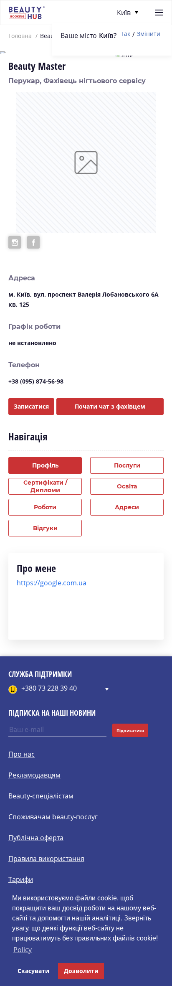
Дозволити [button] (81, 971)
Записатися (31, 406)
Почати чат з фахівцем (110, 406)
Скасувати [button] (33, 971)
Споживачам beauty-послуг (53, 816)
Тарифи (20, 879)
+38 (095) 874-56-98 (35, 381)
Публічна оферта (35, 837)
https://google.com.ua (51, 582)
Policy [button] (22, 949)
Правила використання (46, 858)
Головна (20, 36)
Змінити (148, 34)
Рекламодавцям (34, 775)
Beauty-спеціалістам (40, 795)
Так (125, 34)
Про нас (21, 754)
